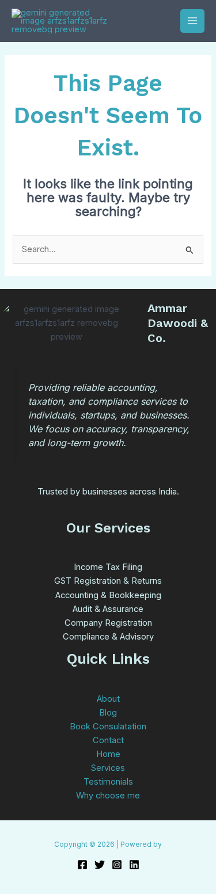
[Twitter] (99, 864)
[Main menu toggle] (192, 21)
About (108, 699)
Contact (108, 740)
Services (108, 768)
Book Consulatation (108, 726)
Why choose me (108, 795)
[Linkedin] (134, 864)
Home (108, 754)
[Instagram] (117, 864)
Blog (108, 712)
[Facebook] (82, 864)
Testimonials (108, 782)
